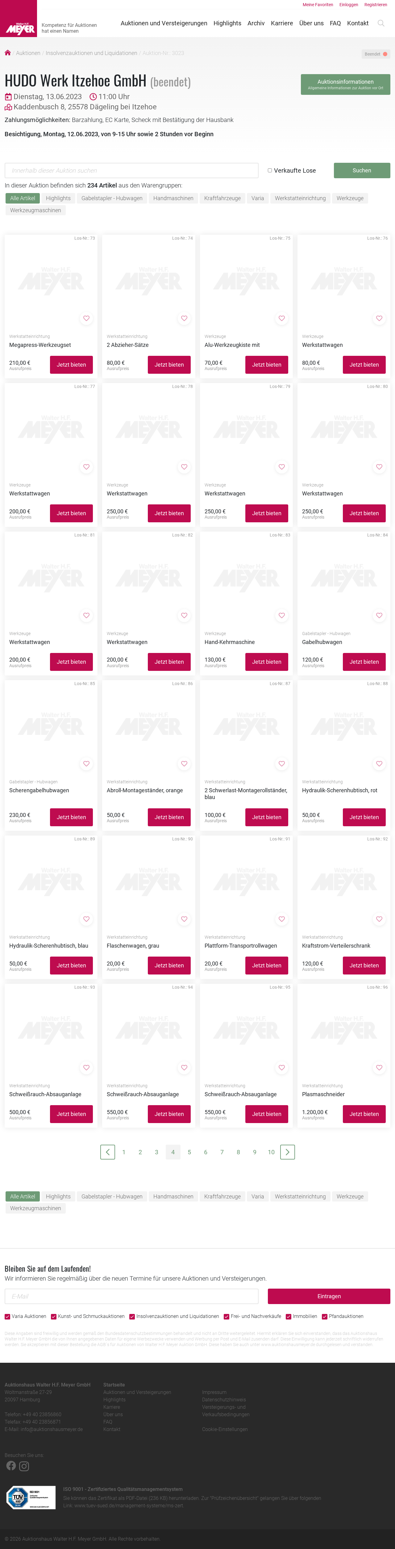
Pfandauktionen (346, 1316)
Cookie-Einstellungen (225, 1429)
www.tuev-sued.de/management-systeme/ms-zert (128, 1506)
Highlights (227, 23)
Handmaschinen (173, 198)
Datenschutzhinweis (224, 1400)
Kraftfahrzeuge (222, 198)
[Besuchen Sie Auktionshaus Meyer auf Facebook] (11, 1466)
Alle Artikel (22, 198)
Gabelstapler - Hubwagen (112, 198)
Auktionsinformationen (345, 84)
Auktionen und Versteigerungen (164, 23)
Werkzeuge (350, 198)
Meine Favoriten (318, 4)
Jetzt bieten (71, 364)
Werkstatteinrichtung (300, 198)
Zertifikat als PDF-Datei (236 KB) (133, 1498)
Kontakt (358, 23)
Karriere (282, 23)
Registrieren (375, 4)
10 (271, 1152)
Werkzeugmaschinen (35, 210)
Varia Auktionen (29, 1316)
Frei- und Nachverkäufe (256, 1316)
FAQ (335, 23)
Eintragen (329, 1296)
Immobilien (305, 1316)
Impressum (214, 1392)
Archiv (256, 23)
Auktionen (28, 53)
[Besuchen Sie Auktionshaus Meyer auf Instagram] (24, 1466)
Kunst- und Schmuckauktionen (91, 1316)
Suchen (362, 170)
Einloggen (348, 4)
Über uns (311, 23)
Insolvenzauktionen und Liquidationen (91, 53)
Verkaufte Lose (295, 170)
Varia (258, 198)
